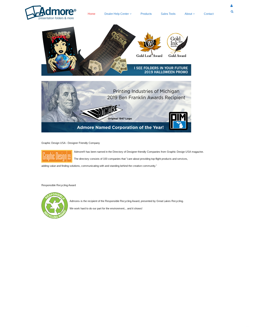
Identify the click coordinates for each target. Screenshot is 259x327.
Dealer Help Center (116, 13)
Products (146, 13)
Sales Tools (168, 13)
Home (91, 13)
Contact (209, 13)
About (188, 13)
